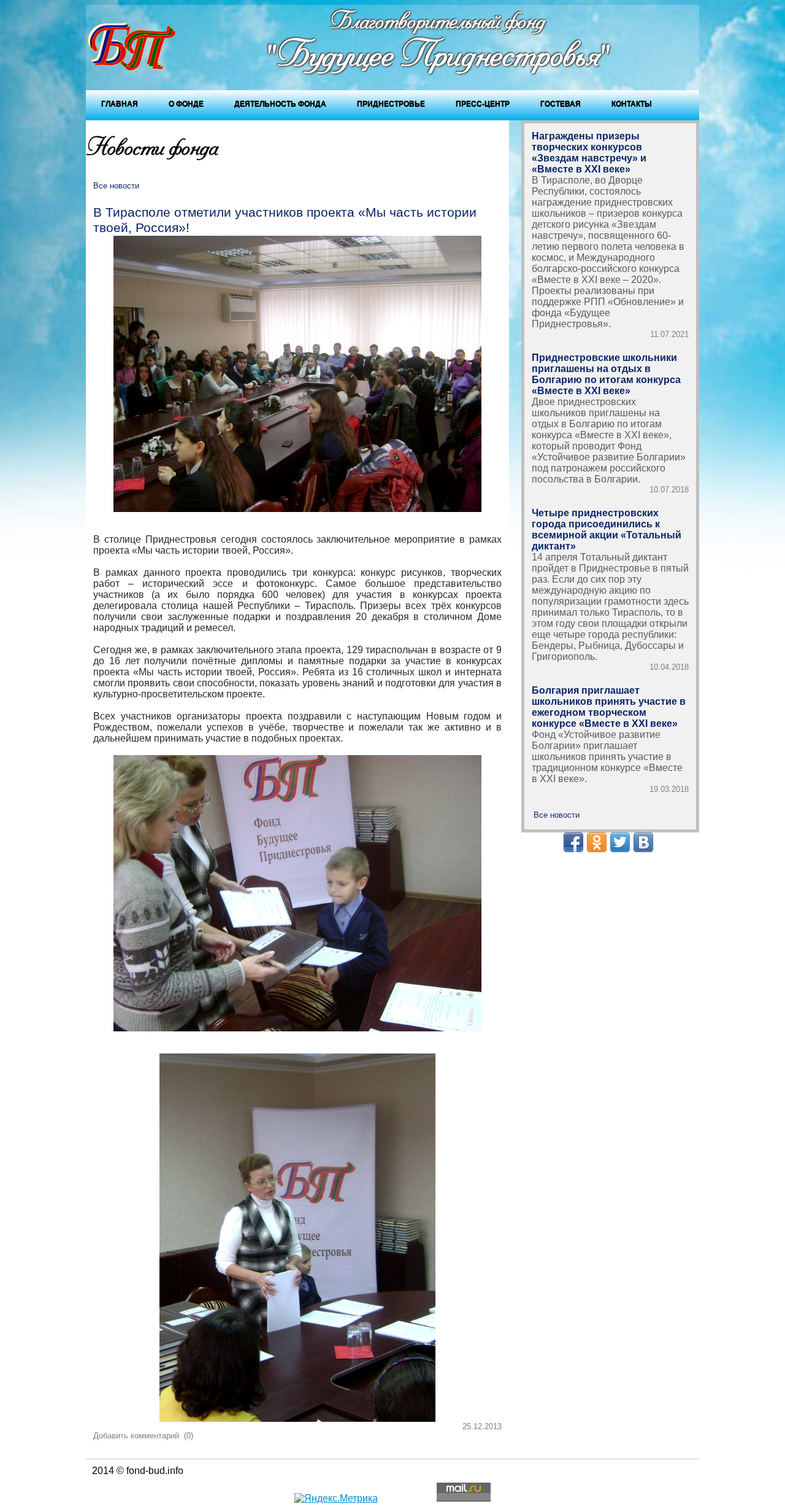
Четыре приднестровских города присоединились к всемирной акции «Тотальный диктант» (606, 529)
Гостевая (560, 103)
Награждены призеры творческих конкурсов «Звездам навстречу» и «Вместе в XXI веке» (589, 152)
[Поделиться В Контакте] (643, 842)
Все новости (116, 185)
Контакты (631, 103)
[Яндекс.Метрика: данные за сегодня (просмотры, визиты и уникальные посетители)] (336, 1498)
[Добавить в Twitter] (620, 842)
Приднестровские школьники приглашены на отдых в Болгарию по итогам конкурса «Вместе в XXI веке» (606, 374)
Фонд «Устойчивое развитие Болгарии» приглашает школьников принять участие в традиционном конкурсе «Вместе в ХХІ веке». (607, 756)
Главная (119, 103)
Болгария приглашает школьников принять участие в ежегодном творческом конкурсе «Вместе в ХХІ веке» (609, 707)
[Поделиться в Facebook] (573, 842)
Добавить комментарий (136, 1435)
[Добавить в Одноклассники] (597, 842)
